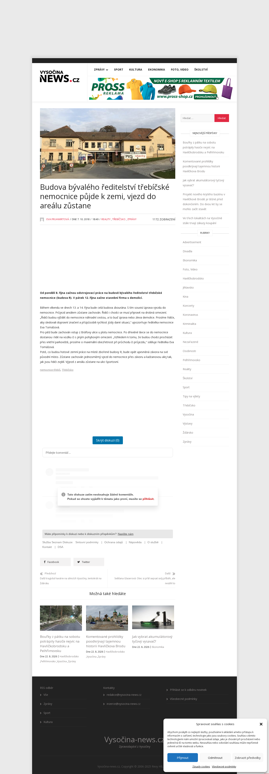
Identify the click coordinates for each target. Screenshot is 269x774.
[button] (261, 724)
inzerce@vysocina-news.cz (123, 704)
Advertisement (192, 242)
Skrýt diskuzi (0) (107, 440)
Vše (46, 695)
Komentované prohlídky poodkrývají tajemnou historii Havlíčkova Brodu (105, 641)
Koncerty (188, 305)
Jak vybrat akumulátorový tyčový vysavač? (152, 639)
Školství (201, 69)
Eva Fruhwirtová (57, 219)
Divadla (187, 251)
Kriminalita (189, 324)
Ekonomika (156, 69)
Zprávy (99, 69)
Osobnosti (189, 351)
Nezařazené (190, 342)
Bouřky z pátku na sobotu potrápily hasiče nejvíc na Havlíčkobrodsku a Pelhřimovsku (60, 643)
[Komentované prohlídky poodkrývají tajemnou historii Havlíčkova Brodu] (107, 608)
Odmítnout (215, 758)
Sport (118, 69)
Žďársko (188, 432)
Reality (105, 219)
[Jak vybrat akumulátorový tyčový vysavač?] (153, 608)
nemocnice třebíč (50, 370)
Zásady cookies (201, 766)
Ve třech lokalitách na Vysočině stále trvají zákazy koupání (202, 220)
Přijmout (182, 758)
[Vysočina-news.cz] (59, 74)
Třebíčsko (118, 219)
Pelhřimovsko (48, 661)
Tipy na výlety (191, 396)
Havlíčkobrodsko (69, 656)
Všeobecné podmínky (224, 766)
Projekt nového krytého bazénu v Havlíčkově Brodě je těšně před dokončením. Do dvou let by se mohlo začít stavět (204, 201)
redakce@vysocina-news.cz (124, 695)
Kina (185, 296)
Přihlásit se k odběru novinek (188, 690)
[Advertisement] (134, 27)
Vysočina (62, 661)
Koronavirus (190, 315)
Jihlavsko (188, 287)
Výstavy (187, 423)
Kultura (135, 69)
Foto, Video (179, 69)
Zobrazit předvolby (248, 758)
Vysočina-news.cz (134, 739)
